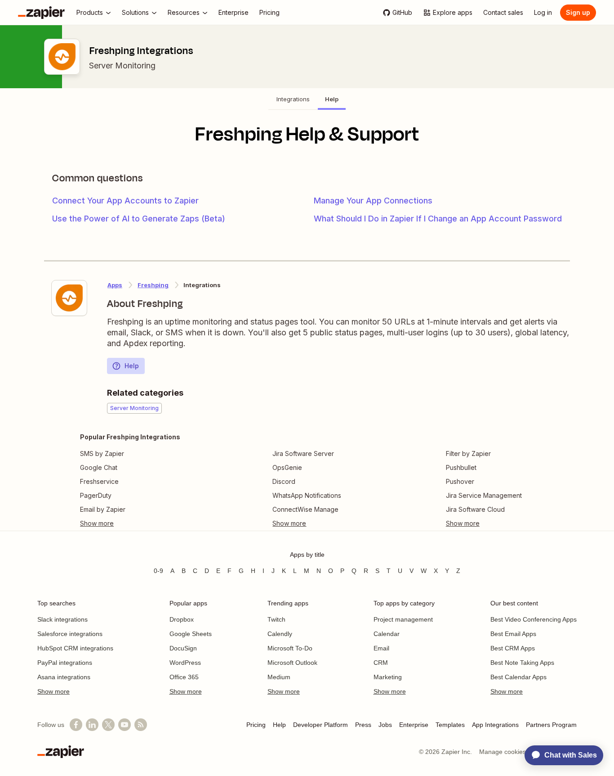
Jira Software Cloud (475, 509)
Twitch (276, 619)
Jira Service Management (484, 495)
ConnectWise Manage (305, 509)
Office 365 (184, 677)
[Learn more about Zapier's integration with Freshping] (69, 298)
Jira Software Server (303, 453)
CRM (381, 662)
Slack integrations (62, 619)
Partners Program (551, 724)
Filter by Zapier (468, 453)
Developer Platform (320, 724)
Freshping (153, 285)
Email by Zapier (102, 509)
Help (132, 366)
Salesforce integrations (69, 633)
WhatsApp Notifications (306, 495)
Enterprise (413, 724)
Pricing (256, 724)
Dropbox (181, 619)
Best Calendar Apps (518, 677)
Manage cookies (502, 751)
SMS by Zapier (102, 453)
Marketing (388, 677)
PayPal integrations (64, 662)
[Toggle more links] (130, 523)
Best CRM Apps (512, 648)
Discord (283, 481)
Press (363, 724)
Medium (278, 677)
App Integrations (495, 724)
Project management (403, 619)
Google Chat (98, 467)
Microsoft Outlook (292, 662)
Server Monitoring (122, 65)
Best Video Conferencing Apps (533, 619)
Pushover (460, 481)
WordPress (185, 662)
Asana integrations (63, 677)
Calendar (387, 633)
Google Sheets (190, 633)
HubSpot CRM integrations (75, 648)
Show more (53, 691)
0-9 (158, 570)
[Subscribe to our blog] (140, 724)
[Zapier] (41, 12)
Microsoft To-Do (289, 648)
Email (381, 648)
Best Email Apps (513, 633)
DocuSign (183, 648)
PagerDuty (95, 495)
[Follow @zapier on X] (108, 724)
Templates (450, 724)
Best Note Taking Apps (522, 662)
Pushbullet (461, 467)
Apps (114, 285)
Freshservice (99, 481)
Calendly (279, 633)
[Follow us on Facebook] (76, 724)
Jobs (385, 724)
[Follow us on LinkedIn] (92, 724)
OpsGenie (287, 467)
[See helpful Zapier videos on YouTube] (124, 724)
